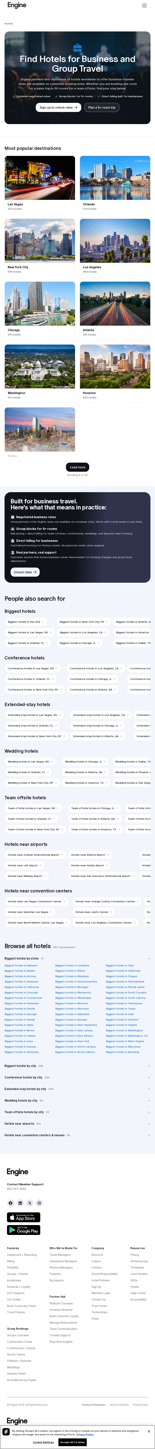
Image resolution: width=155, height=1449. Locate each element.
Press (95, 1318)
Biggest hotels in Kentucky (21, 1051)
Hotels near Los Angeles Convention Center (103, 922)
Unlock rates (23, 572)
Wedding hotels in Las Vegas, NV (28, 761)
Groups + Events (17, 1273)
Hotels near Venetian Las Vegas (28, 911)
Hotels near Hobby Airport (87, 865)
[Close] (149, 1431)
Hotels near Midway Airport (25, 875)
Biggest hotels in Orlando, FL (26, 642)
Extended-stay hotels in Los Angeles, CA (99, 714)
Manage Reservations (63, 1322)
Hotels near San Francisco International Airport (100, 875)
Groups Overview (18, 1335)
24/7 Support (15, 1293)
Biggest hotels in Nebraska (72, 1014)
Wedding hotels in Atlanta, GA (83, 772)
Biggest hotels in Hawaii (20, 1019)
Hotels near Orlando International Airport (33, 854)
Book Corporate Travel (21, 1305)
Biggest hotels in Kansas (20, 1046)
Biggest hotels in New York (72, 1041)
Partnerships (99, 1312)
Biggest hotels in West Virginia (125, 1041)
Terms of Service (119, 1404)
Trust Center (99, 1305)
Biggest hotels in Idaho (19, 1024)
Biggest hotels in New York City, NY (82, 621)
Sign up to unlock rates (56, 107)
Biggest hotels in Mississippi (73, 997)
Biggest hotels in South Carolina (126, 992)
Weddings (13, 1367)
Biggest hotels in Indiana (20, 1035)
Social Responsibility (104, 1273)
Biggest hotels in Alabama (21, 965)
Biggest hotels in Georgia (21, 1014)
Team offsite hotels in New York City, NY (34, 829)
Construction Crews (19, 1341)
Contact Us (98, 1299)
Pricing (134, 1254)
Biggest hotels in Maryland (72, 976)
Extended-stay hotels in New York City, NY (34, 736)
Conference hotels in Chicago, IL (91, 678)
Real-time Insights (61, 1341)
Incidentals (14, 1280)
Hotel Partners (100, 1280)
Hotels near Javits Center (91, 911)
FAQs (133, 1280)
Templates (137, 1267)
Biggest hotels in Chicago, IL (78, 642)
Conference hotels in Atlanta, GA (91, 689)
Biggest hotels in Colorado (21, 992)
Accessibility (138, 1299)
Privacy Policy (140, 1404)
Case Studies (139, 1273)
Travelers (55, 1273)
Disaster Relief (16, 1373)
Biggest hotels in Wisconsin (123, 1046)
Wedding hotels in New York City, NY (30, 782)
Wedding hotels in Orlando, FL (26, 772)
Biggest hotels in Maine (70, 970)
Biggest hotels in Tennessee (124, 1003)
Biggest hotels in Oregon (121, 976)
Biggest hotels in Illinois (19, 1030)
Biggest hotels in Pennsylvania (125, 981)
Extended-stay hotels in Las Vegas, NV (32, 714)
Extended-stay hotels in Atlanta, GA (96, 736)
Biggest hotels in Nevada (71, 1019)
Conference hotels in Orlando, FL (29, 678)
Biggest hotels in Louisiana (72, 965)
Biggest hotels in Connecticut (23, 997)
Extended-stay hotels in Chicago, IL (95, 725)
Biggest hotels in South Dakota (125, 997)
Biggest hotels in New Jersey (74, 1030)
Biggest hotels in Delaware (22, 1003)
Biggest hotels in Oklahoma (123, 970)
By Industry (57, 1280)
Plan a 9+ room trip (101, 107)
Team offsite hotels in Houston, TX (93, 829)
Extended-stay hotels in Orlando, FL (30, 725)
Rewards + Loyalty (18, 1286)
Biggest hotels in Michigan (71, 986)
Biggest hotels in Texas (121, 1008)
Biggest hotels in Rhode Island (125, 986)
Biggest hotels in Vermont (122, 1019)
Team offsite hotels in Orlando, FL (29, 818)
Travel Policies (16, 1312)
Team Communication (63, 1328)
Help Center (138, 1293)
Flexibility (13, 1267)
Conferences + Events (21, 1348)
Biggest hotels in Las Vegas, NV (28, 632)
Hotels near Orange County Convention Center (105, 901)
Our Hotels (14, 1299)
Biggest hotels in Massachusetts (76, 981)
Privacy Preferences (93, 1404)
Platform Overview (61, 1303)
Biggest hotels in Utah (120, 1014)
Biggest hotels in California (22, 986)
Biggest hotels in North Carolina (75, 1046)
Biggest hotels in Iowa (19, 1041)
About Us (97, 1254)
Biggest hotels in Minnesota (73, 992)
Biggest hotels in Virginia (121, 1024)
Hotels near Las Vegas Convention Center (34, 901)
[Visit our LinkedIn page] (20, 1203)
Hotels (134, 1286)
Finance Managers (61, 1267)
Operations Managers (63, 1261)
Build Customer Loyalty (64, 1316)
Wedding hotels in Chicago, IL (83, 761)
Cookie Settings (43, 1442)
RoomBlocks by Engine (21, 1380)
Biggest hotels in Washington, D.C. (127, 1035)
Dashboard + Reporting (22, 1254)
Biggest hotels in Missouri (71, 1003)
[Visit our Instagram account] (39, 1203)
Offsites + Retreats (19, 1360)
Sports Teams (16, 1354)
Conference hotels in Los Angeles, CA (94, 668)
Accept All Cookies (72, 1442)
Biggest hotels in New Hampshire (76, 1024)
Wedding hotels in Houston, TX (84, 782)
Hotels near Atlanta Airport (88, 854)
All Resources (139, 1261)
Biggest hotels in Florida (20, 1008)
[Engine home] (77, 1172)
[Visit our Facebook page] (11, 1203)
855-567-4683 (16, 1188)
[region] (77, 1437)
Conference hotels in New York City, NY (33, 689)
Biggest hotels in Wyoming (122, 1051)
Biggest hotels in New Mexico (74, 1035)
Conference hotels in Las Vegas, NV (31, 668)
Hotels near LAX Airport (23, 865)
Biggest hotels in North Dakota (75, 1051)
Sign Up (96, 1286)
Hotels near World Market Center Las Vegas (36, 922)
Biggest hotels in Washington (124, 1030)
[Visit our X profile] (30, 1203)
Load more (77, 467)
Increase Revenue (61, 1309)
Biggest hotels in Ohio (120, 965)
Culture (96, 1261)
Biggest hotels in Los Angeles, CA (81, 632)
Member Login (100, 1293)
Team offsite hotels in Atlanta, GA (93, 818)
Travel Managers (60, 1254)
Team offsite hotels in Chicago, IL (92, 808)
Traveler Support (60, 1335)
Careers (96, 1267)
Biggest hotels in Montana (72, 1008)
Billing (10, 1261)
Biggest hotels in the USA (24, 621)
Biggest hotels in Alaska (20, 970)
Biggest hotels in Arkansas (21, 981)
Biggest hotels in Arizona (20, 976)
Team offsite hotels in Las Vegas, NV (31, 808)
